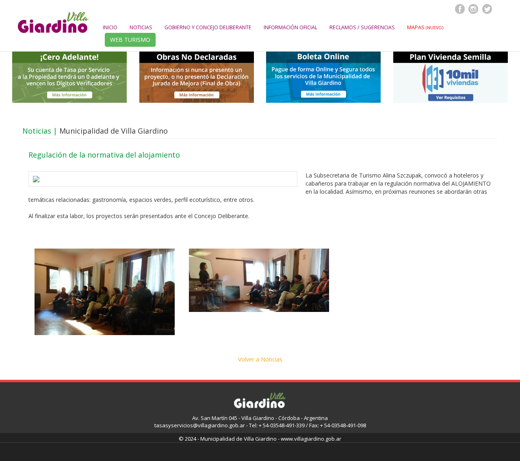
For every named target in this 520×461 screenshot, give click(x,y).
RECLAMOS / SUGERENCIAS (362, 27)
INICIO (110, 27)
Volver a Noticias (260, 359)
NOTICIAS (141, 27)
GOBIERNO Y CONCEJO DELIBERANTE (208, 27)
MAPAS (425, 27)
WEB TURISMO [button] (130, 39)
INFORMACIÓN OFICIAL (290, 27)
